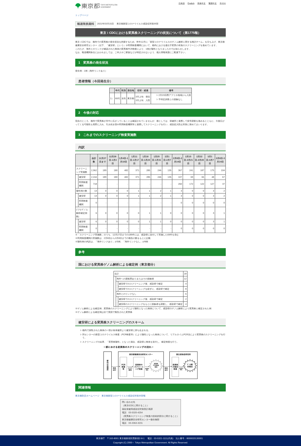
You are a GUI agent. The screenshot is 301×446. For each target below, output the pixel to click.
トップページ (81, 15)
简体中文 (201, 3)
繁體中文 (213, 3)
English (191, 3)
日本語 (182, 3)
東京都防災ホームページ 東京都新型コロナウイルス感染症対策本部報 (110, 395)
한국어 (223, 3)
